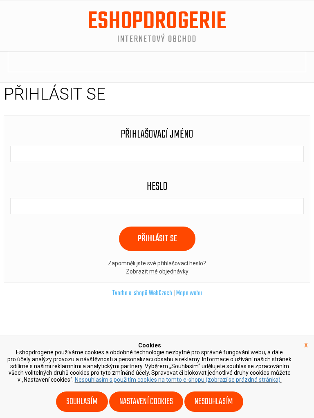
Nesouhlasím (214, 401)
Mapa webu (189, 293)
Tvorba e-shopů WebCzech (142, 293)
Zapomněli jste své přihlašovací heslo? (157, 263)
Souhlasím (82, 401)
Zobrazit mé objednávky (157, 271)
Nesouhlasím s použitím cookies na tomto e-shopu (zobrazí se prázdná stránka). (178, 379)
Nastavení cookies (146, 401)
